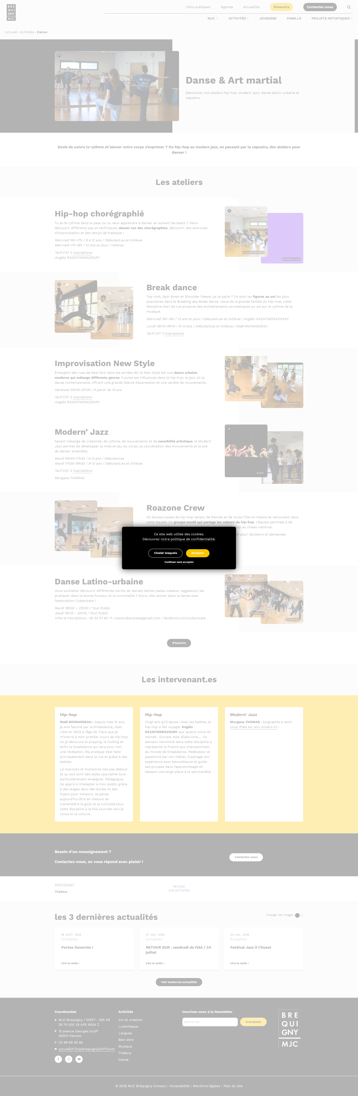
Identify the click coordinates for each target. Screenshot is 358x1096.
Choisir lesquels (165, 553)
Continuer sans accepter (179, 562)
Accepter (197, 553)
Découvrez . (179, 539)
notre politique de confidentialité (188, 539)
